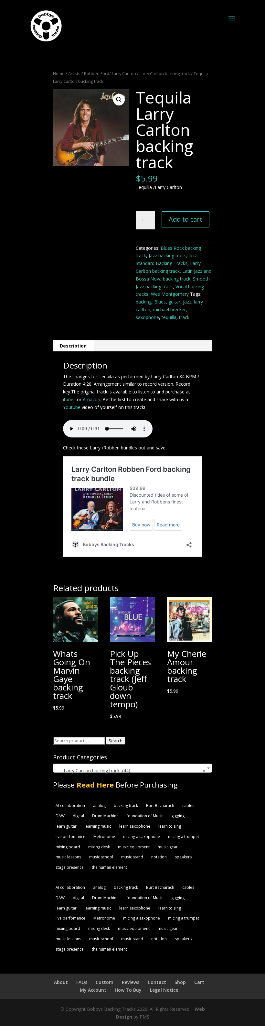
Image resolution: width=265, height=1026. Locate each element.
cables (188, 805)
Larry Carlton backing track (165, 73)
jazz (187, 302)
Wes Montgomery (170, 294)
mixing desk (99, 847)
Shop (180, 982)
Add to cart (185, 219)
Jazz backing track (167, 255)
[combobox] (132, 768)
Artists (74, 73)
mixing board (68, 847)
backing (144, 302)
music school (101, 857)
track (184, 317)
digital (78, 816)
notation (159, 857)
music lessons (68, 857)
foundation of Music (145, 816)
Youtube (71, 407)
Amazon (91, 399)
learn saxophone (134, 826)
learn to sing (169, 826)
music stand (132, 857)
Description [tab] (73, 346)
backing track (126, 805)
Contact (157, 982)
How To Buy (128, 990)
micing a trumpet (183, 836)
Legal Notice (164, 990)
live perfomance (70, 836)
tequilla (169, 317)
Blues (160, 302)
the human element (109, 867)
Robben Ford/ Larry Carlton (110, 73)
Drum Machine (105, 816)
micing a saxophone (141, 836)
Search (115, 741)
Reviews (130, 982)
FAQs (81, 982)
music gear (168, 847)
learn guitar (66, 826)
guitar (174, 302)
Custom (104, 982)
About (61, 982)
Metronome (104, 836)
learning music (98, 826)
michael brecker (169, 309)
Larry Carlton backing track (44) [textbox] (130, 770)
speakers (183, 857)
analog (99, 805)
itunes (69, 399)
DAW (60, 816)
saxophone (147, 317)
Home (59, 73)
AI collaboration (70, 805)
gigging (178, 816)
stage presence (70, 867)
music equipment (134, 847)
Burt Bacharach (160, 805)
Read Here (95, 784)
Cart (199, 982)
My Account (93, 990)
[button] (119, 99)
